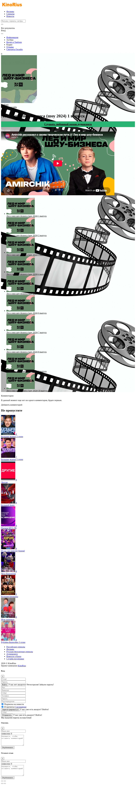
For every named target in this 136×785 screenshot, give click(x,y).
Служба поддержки (15, 659)
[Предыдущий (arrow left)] (2, 783)
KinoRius (22, 666)
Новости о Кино (13, 656)
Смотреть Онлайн (14, 49)
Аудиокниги (12, 654)
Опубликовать (7, 748)
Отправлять (7, 715)
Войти (4, 685)
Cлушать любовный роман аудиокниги (68, 124)
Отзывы (10, 47)
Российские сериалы (15, 647)
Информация (12, 37)
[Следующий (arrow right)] (5, 783)
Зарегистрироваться (10, 710)
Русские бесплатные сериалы (19, 651)
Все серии (5, 130)
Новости (10, 16)
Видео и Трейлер (14, 42)
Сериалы (10, 14)
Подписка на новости (14, 704)
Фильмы (10, 11)
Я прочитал (15, 707)
